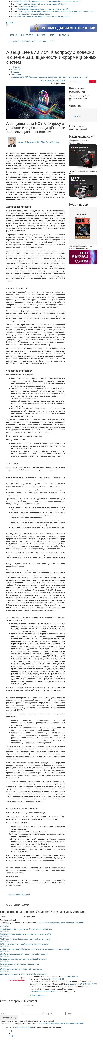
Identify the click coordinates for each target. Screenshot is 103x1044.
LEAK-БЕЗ (42, 41)
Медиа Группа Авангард (23, 1027)
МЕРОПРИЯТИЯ (27, 35)
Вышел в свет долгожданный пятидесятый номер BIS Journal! (41, 4)
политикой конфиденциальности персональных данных (61, 922)
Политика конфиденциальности (43, 991)
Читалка (75, 105)
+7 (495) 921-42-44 (56, 979)
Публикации (16, 72)
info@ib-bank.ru (71, 976)
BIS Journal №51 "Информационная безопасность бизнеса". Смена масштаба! (48, 1)
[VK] (13, 22)
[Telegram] (10, 22)
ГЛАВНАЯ (13, 35)
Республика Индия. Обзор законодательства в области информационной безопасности (57, 11)
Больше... (77, 116)
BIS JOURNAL (64, 35)
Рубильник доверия (29, 6)
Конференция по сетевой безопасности (35, 14)
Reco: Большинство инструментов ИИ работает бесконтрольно (44, 16)
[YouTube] (8, 22)
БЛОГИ (52, 35)
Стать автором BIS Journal (19, 894)
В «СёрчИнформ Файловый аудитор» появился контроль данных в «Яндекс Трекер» (35, 947)
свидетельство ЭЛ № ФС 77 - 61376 (82, 984)
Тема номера (16, 74)
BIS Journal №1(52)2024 (52, 80)
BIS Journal (15, 69)
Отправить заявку (9, 1017)
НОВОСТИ (41, 35)
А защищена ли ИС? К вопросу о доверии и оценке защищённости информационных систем (49, 77)
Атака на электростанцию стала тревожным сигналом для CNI (43, 9)
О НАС (52, 41)
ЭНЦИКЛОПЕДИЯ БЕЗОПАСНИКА (22, 41)
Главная (16, 67)
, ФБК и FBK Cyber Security (38, 142)
